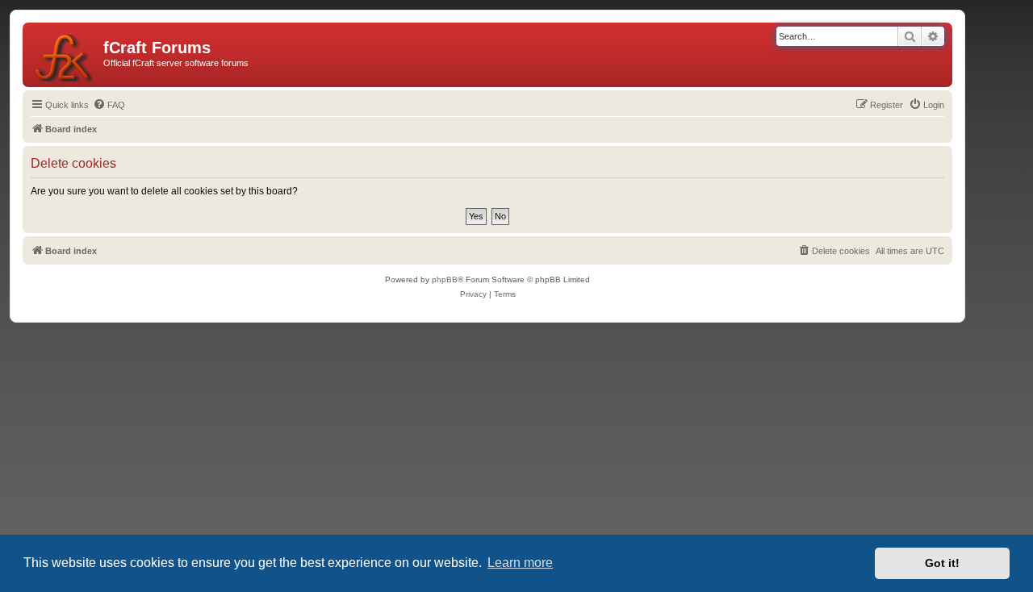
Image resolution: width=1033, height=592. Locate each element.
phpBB (445, 279)
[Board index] (65, 55)
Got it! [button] (942, 563)
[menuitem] (109, 105)
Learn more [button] (520, 562)
